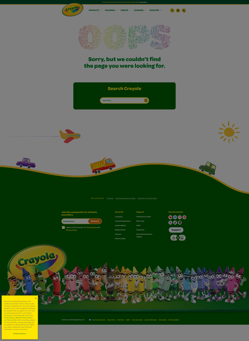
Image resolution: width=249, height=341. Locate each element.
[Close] (35, 298)
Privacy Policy (9, 318)
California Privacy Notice (23, 318)
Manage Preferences (19, 333)
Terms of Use (12, 320)
